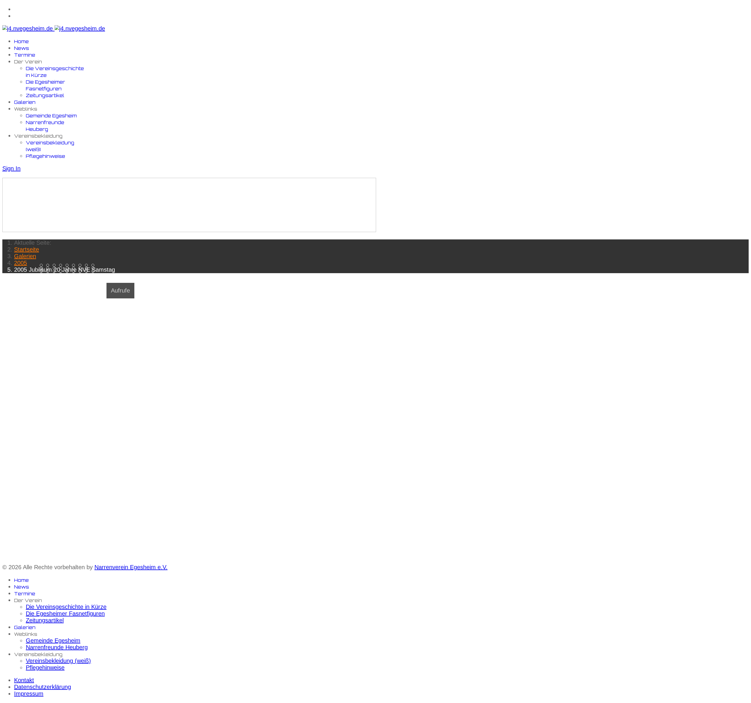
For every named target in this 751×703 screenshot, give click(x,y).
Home (21, 41)
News (21, 48)
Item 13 (68, 268)
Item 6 (81, 265)
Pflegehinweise (45, 156)
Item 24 (81, 271)
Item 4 (68, 265)
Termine (24, 55)
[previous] (5, 283)
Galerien (24, 102)
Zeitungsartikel (45, 95)
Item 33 (81, 274)
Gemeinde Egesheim (51, 116)
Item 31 (68, 274)
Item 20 (55, 271)
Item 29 (55, 274)
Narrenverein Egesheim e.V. (131, 567)
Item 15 (81, 268)
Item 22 (68, 271)
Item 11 (55, 268)
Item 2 (55, 265)
